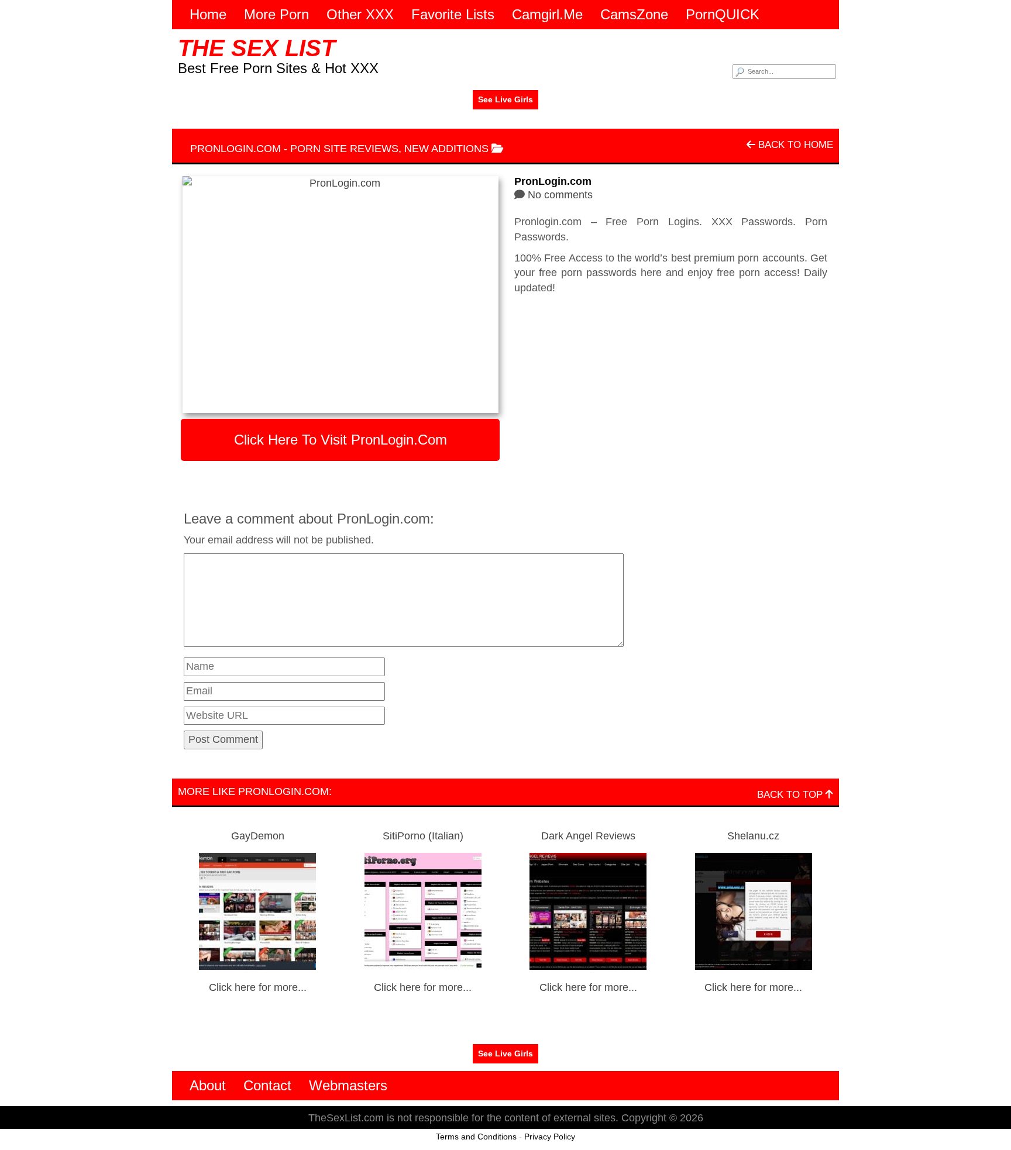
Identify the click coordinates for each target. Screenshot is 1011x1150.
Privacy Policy (549, 1136)
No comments (560, 195)
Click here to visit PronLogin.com (340, 439)
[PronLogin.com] (340, 294)
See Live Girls (505, 99)
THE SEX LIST (256, 48)
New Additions (446, 148)
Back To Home (794, 144)
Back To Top (791, 794)
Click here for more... (258, 987)
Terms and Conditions (476, 1136)
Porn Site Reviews (344, 148)
